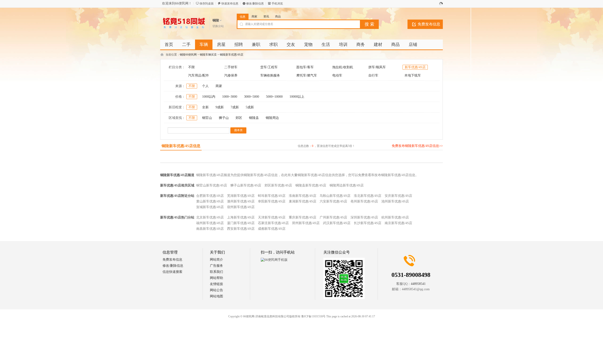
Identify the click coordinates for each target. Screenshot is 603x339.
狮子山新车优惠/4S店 (245, 185)
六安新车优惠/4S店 (333, 201)
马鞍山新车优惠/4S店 (335, 196)
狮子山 (224, 118)
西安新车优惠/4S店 (241, 228)
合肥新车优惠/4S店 (210, 196)
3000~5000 (251, 96)
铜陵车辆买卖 (208, 54)
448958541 (418, 284)
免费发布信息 (429, 24)
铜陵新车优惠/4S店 (231, 54)
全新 (205, 107)
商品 (278, 16)
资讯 (266, 16)
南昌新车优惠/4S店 (210, 228)
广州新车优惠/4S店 (333, 217)
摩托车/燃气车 (306, 75)
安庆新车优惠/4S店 (398, 196)
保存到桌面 (207, 3)
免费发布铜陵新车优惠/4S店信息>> (417, 146)
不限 (191, 67)
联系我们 (216, 272)
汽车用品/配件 (198, 75)
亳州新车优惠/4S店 (364, 201)
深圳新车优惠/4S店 (364, 217)
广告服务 (216, 265)
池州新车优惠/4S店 (395, 201)
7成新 (235, 107)
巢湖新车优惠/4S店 (302, 201)
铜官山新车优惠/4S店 (211, 185)
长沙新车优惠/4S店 (367, 223)
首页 (169, 44)
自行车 (373, 75)
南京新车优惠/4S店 (398, 223)
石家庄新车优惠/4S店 (273, 223)
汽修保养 (230, 75)
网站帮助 (216, 278)
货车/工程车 (269, 67)
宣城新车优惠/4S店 (210, 207)
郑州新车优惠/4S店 (306, 223)
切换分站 (218, 26)
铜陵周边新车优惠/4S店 (347, 185)
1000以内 (208, 96)
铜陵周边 (272, 118)
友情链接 (216, 284)
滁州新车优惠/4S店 (241, 201)
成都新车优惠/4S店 (271, 228)
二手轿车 (230, 67)
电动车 (337, 75)
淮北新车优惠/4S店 (367, 196)
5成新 (250, 107)
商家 (254, 16)
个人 (205, 86)
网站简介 (216, 259)
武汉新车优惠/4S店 (336, 223)
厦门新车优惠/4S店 (241, 223)
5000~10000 (274, 96)
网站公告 (216, 290)
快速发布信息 (229, 3)
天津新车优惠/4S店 (271, 217)
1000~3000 (229, 96)
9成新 (220, 107)
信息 (242, 16)
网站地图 (216, 296)
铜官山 (207, 118)
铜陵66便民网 (188, 54)
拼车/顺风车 (377, 67)
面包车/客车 (305, 67)
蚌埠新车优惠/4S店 (271, 196)
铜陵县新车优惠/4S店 (310, 185)
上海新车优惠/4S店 (241, 217)
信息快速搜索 (172, 272)
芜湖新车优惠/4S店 (241, 196)
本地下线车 (412, 75)
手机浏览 (277, 3)
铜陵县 (254, 118)
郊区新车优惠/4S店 (278, 185)
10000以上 (296, 96)
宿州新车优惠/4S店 (241, 207)
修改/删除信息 (255, 3)
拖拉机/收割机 (342, 67)
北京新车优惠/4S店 (210, 217)
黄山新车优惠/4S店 (210, 201)
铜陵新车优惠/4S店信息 (181, 146)
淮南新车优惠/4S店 (302, 196)
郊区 (239, 118)
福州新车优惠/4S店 (210, 223)
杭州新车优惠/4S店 (395, 217)
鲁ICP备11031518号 (313, 316)
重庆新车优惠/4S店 (302, 217)
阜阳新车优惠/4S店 (271, 201)
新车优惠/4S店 (415, 67)
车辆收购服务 (270, 75)
